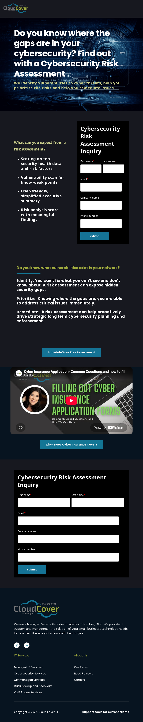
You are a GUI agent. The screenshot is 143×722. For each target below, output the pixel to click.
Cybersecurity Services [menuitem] (30, 673)
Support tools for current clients (105, 712)
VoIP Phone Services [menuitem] (28, 692)
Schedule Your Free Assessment (71, 352)
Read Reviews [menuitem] (83, 673)
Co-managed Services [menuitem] (29, 680)
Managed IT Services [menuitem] (28, 667)
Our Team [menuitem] (81, 667)
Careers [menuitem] (79, 680)
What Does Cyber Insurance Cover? (71, 445)
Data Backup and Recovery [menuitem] (33, 686)
